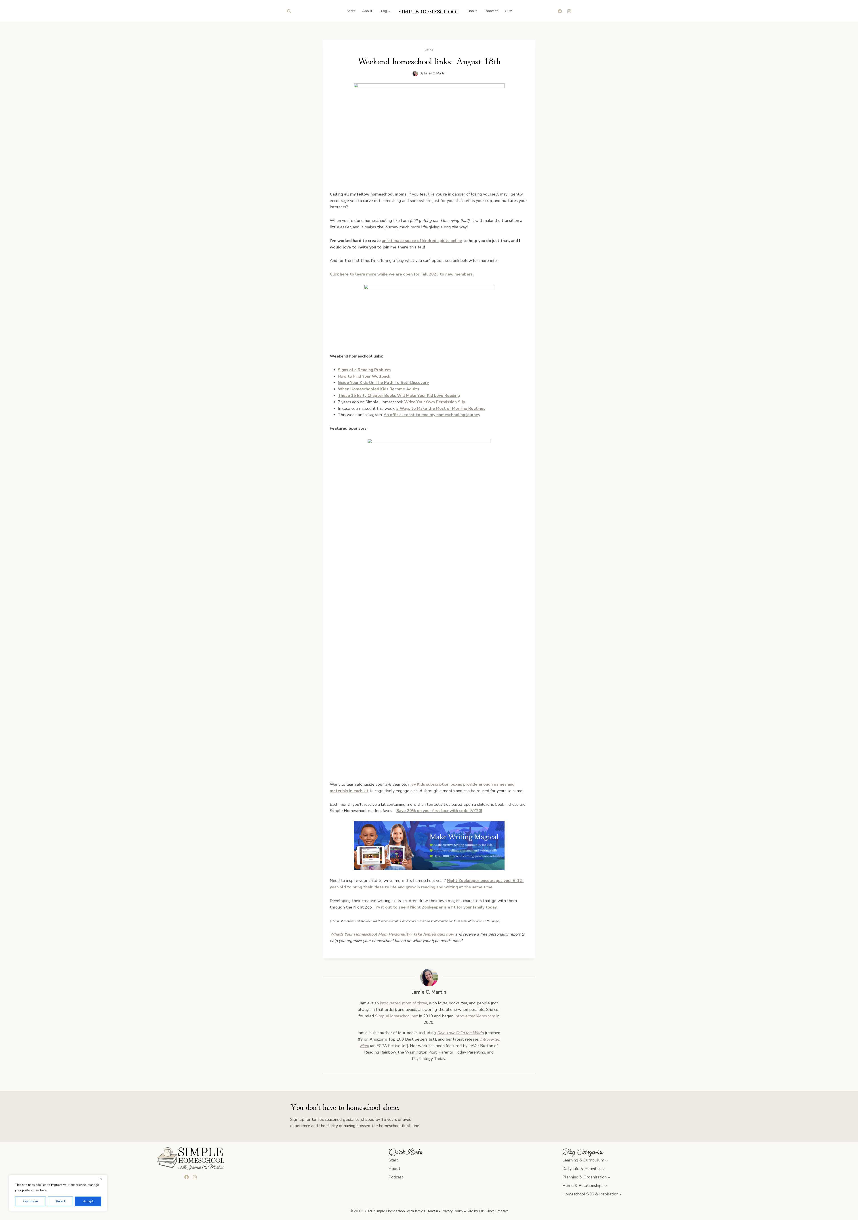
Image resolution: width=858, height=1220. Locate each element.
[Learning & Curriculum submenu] (606, 1160)
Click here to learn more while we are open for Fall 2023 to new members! (401, 274)
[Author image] (415, 73)
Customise (30, 1201)
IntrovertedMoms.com (474, 1016)
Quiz (508, 10)
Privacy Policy (452, 1211)
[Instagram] (569, 11)
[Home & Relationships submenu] (605, 1185)
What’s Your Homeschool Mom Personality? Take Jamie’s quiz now (392, 934)
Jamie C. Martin (435, 73)
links (429, 49)
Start (351, 10)
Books (472, 10)
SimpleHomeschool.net (396, 1016)
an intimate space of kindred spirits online (422, 240)
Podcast (491, 10)
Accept (88, 1201)
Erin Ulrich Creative (494, 1211)
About (367, 10)
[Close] (102, 1178)
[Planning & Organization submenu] (609, 1177)
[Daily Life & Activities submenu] (604, 1168)
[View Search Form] (289, 11)
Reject (60, 1201)
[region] (58, 1193)
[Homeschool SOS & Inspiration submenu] (621, 1194)
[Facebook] (560, 11)
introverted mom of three (403, 1003)
